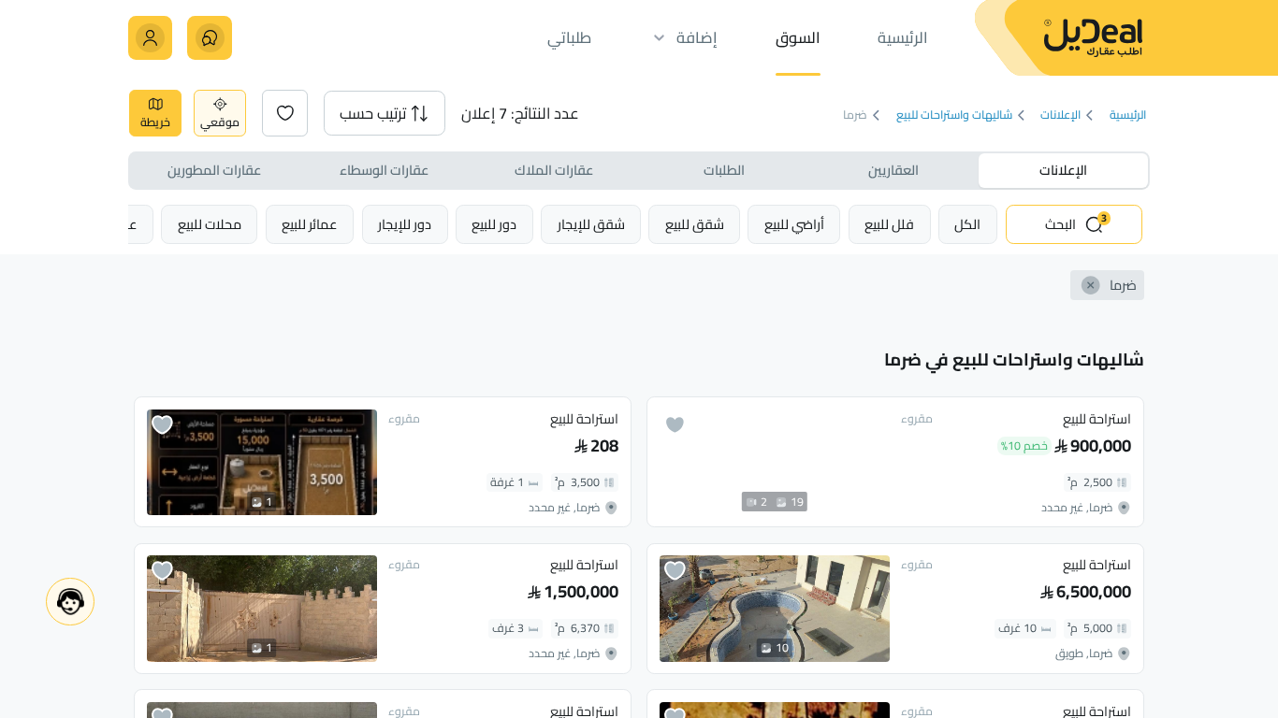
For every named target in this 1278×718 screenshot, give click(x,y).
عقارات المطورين (214, 169)
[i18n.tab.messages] (209, 38)
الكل (967, 224)
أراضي (794, 224)
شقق (694, 224)
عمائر (310, 224)
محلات (209, 224)
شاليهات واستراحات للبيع (953, 115)
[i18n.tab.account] (150, 38)
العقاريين (893, 169)
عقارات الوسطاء (384, 169)
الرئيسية (1127, 115)
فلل (889, 224)
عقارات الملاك (554, 169)
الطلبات (724, 169)
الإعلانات (1060, 115)
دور (494, 224)
